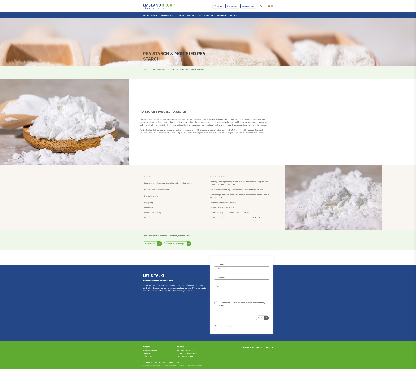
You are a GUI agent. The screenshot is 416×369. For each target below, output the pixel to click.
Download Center (249, 6)
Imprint (162, 362)
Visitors (219, 6)
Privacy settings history (176, 366)
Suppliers (221, 15)
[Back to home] (159, 6)
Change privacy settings (153, 366)
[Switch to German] (269, 6)
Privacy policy (173, 362)
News (181, 15)
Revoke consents (195, 366)
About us (208, 15)
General (232, 302)
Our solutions (150, 15)
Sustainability (168, 15)
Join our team (194, 15)
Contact (234, 15)
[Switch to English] (272, 6)
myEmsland (233, 6)
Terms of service (150, 362)
